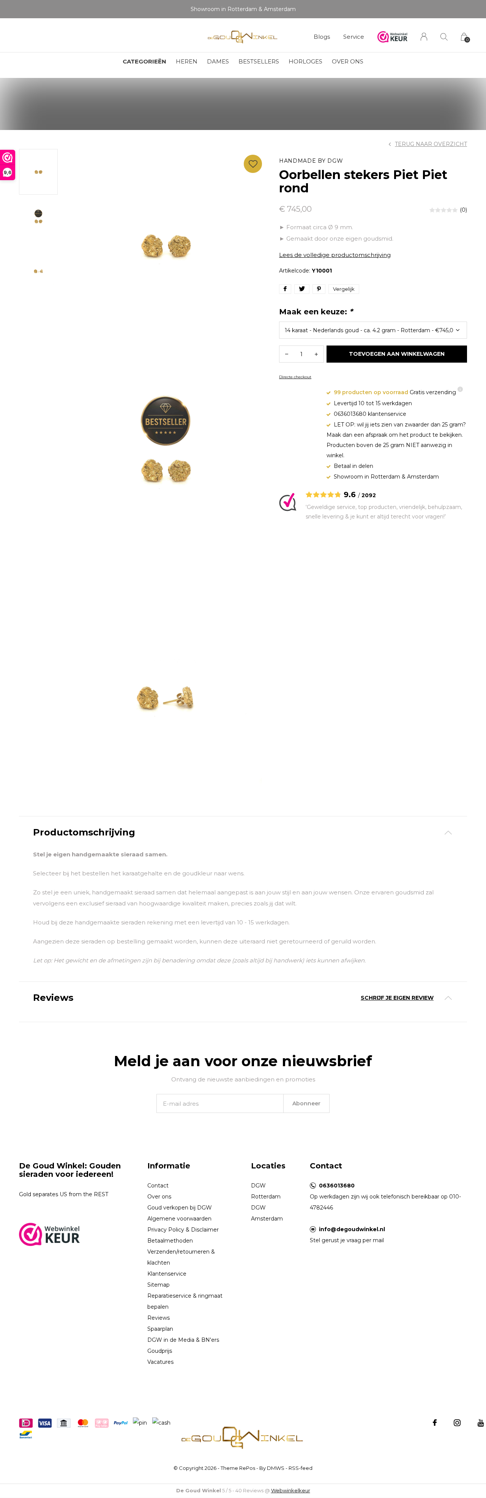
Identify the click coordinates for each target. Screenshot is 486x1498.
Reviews (158, 1317)
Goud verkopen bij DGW (179, 1207)
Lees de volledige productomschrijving (335, 254)
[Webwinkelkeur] (49, 1233)
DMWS (275, 1468)
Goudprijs (159, 1350)
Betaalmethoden (170, 1240)
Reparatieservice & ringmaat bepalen (184, 1301)
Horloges (305, 61)
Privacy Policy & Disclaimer (183, 1229)
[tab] (243, 832)
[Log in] (424, 37)
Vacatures (160, 1362)
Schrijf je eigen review (397, 997)
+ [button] (316, 354)
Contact (158, 1185)
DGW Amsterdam (267, 1213)
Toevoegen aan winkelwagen (397, 353)
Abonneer (306, 1103)
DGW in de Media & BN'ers (183, 1339)
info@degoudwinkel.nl (352, 1229)
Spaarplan (160, 1328)
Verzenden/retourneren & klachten (181, 1257)
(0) (463, 209)
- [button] (286, 354)
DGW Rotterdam (266, 1191)
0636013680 (337, 1185)
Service (353, 36)
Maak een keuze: (316, 312)
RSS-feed (300, 1468)
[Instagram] (457, 1422)
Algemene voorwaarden (179, 1218)
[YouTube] (481, 1422)
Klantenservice (166, 1273)
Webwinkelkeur (290, 1490)
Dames (218, 61)
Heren (186, 61)
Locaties (268, 1165)
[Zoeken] (444, 37)
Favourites (253, 164)
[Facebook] (435, 1422)
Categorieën (144, 61)
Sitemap (158, 1284)
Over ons (347, 61)
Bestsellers (258, 61)
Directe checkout (295, 376)
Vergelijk (344, 289)
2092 (368, 495)
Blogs (322, 36)
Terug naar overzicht (431, 144)
